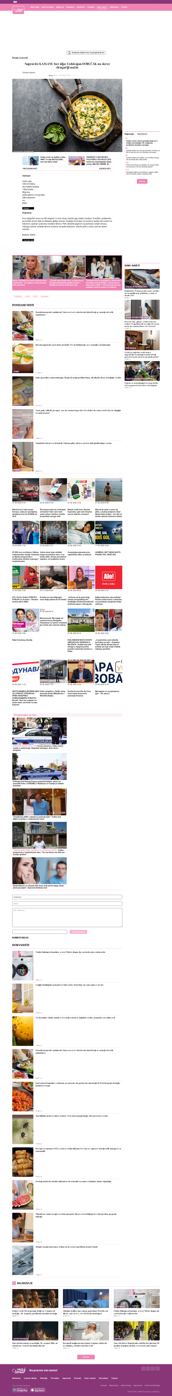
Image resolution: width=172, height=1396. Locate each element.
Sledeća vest (105, 168)
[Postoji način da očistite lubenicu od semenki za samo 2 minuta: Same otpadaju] (22, 1197)
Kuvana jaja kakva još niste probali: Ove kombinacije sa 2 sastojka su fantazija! (73, 344)
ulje (27, 296)
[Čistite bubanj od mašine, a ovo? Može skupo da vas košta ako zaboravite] (22, 968)
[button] (78, 75)
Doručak (18, 296)
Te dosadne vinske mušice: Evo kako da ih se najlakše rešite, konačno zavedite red (75, 1019)
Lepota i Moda (47, 7)
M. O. (55, 75)
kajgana (44, 296)
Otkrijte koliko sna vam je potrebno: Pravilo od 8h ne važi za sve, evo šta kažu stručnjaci (143, 151)
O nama (103, 1387)
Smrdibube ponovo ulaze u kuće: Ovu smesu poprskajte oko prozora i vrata (72, 1117)
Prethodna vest (30, 168)
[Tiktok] (158, 1370)
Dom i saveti (102, 7)
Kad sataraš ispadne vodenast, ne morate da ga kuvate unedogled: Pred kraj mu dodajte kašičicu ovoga (78, 1086)
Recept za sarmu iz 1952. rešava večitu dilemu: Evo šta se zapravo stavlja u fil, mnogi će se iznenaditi (78, 1152)
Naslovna (34, 7)
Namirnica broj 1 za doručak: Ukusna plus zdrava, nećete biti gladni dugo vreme (74, 443)
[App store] (38, 1392)
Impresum (137, 1387)
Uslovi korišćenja (152, 1387)
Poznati (91, 7)
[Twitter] (153, 1370)
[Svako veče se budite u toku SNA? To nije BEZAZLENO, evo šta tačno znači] (30, 161)
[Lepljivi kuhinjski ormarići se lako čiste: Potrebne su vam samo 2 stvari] (22, 1001)
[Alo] (14, 2)
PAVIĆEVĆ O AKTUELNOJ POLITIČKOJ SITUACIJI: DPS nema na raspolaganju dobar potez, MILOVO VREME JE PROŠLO (99, 161)
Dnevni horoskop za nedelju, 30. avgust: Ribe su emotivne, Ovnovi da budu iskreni (142, 166)
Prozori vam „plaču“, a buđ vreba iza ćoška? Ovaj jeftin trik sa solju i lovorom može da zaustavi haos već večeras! (142, 323)
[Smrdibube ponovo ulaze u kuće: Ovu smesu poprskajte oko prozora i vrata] (22, 1132)
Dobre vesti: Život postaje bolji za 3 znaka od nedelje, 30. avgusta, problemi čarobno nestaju (141, 143)
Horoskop (114, 7)
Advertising (126, 1387)
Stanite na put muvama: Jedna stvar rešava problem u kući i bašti (67, 1248)
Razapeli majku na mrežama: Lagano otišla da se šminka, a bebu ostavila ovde (142, 173)
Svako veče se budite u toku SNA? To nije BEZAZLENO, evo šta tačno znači (52, 159)
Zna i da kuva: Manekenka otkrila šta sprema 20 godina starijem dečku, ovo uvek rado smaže (136, 1346)
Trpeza (124, 7)
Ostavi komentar (78, 934)
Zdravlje (60, 7)
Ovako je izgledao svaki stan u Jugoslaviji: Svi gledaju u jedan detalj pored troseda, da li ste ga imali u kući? (142, 354)
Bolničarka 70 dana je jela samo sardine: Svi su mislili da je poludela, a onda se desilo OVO (142, 293)
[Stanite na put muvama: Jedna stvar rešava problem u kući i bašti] (22, 1263)
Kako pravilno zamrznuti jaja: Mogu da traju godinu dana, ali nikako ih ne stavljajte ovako (78, 377)
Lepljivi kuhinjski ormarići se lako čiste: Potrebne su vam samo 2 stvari (69, 986)
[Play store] (20, 1392)
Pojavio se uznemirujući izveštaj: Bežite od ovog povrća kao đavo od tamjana (141, 384)
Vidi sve (142, 181)
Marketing (113, 1387)
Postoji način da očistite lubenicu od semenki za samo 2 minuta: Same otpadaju (73, 1183)
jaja (35, 296)
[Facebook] (143, 1370)
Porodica (70, 7)
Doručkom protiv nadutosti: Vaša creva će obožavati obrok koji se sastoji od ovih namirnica (74, 313)
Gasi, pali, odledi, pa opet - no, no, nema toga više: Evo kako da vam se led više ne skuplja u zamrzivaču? (78, 411)
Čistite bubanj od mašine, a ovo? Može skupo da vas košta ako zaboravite (71, 954)
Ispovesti (81, 7)
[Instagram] (148, 1370)
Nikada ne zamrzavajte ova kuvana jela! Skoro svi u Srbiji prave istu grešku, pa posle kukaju (76, 1217)
